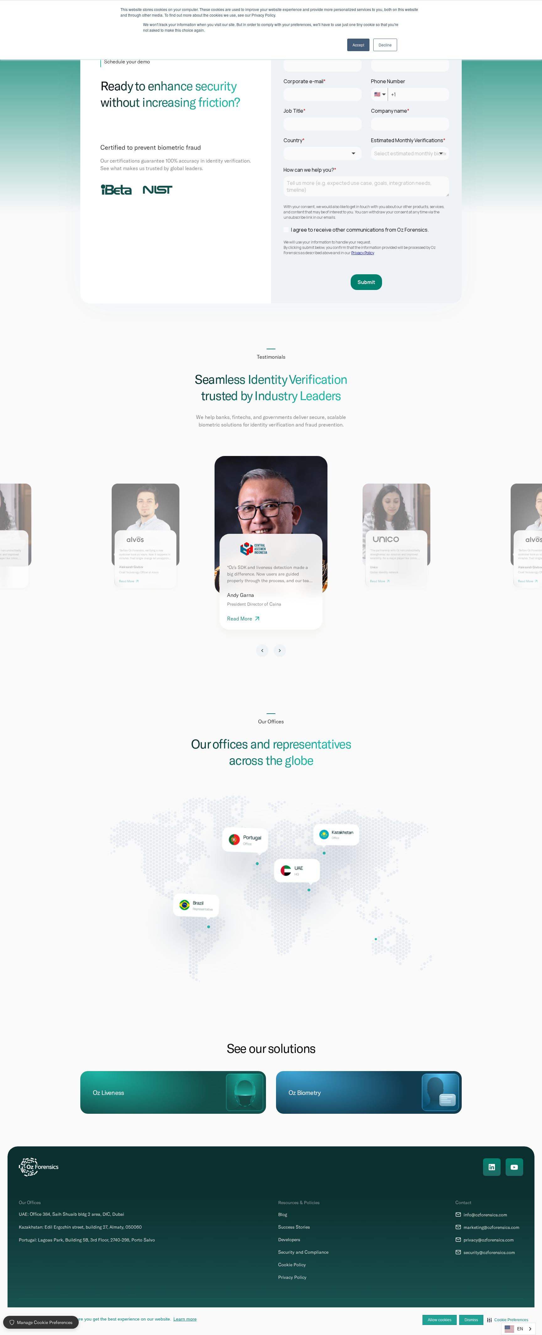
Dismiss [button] (471, 1320)
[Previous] (262, 650)
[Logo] (38, 1167)
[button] (507, 1320)
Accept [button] (358, 44)
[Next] (280, 650)
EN (520, 1329)
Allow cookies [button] (439, 1320)
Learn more (185, 1319)
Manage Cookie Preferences (44, 1322)
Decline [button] (385, 44)
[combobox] (518, 1329)
